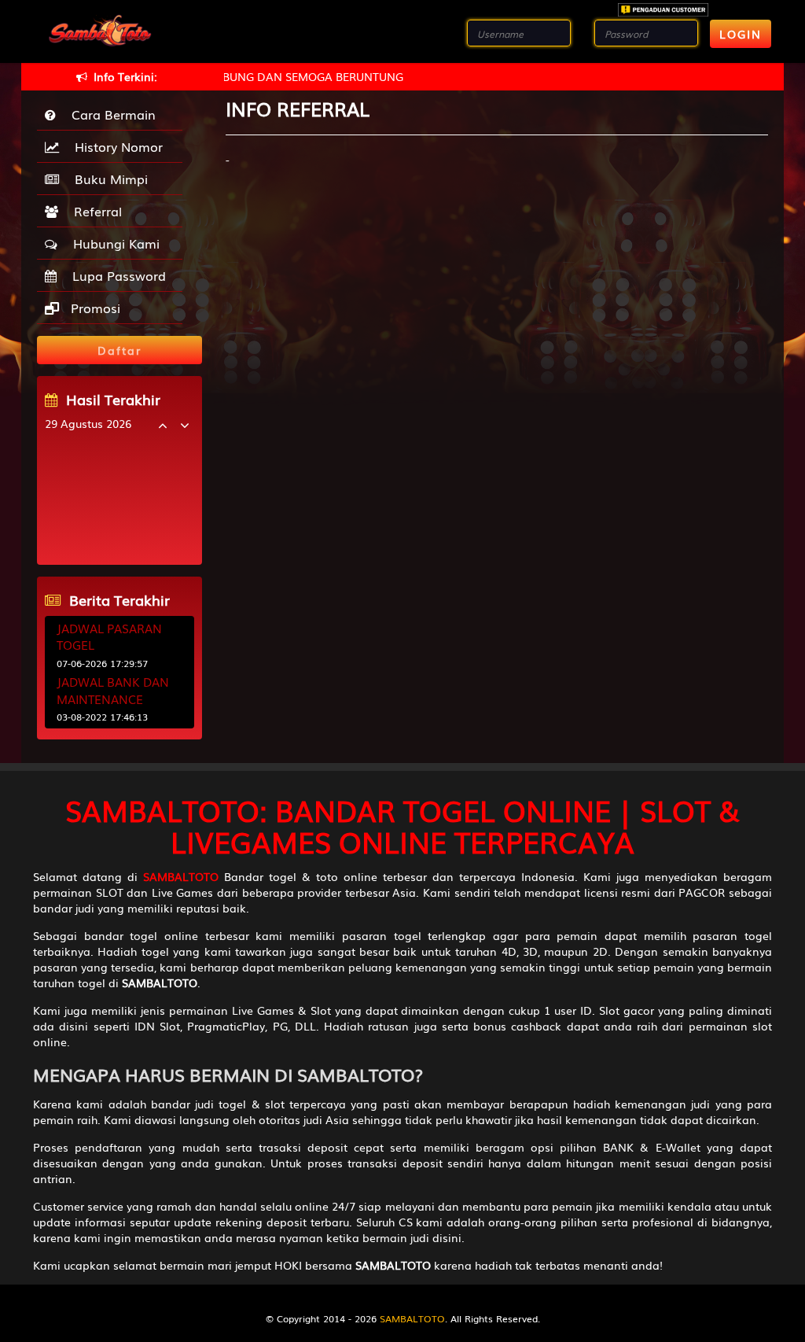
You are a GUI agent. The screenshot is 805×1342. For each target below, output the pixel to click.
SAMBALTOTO (412, 1318)
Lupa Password (115, 275)
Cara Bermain (110, 114)
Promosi (93, 307)
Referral (94, 210)
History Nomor (115, 146)
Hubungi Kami (112, 243)
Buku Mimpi (107, 178)
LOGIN (740, 34)
